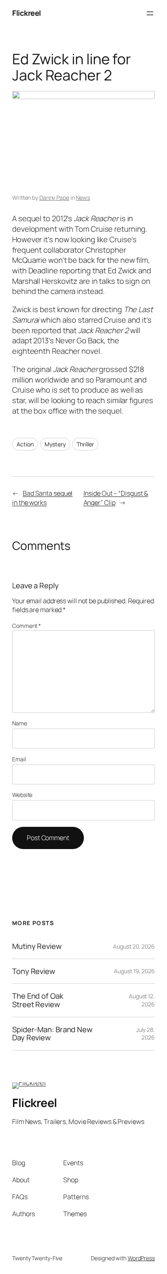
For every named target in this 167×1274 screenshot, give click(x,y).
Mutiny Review (37, 946)
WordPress (141, 1258)
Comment (26, 626)
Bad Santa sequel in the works (42, 498)
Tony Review (33, 971)
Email (19, 759)
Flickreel (26, 13)
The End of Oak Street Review (37, 1000)
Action (25, 444)
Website (22, 795)
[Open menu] (150, 13)
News (83, 197)
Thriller (85, 444)
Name (19, 723)
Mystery (55, 444)
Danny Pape (54, 197)
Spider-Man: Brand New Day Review (52, 1033)
